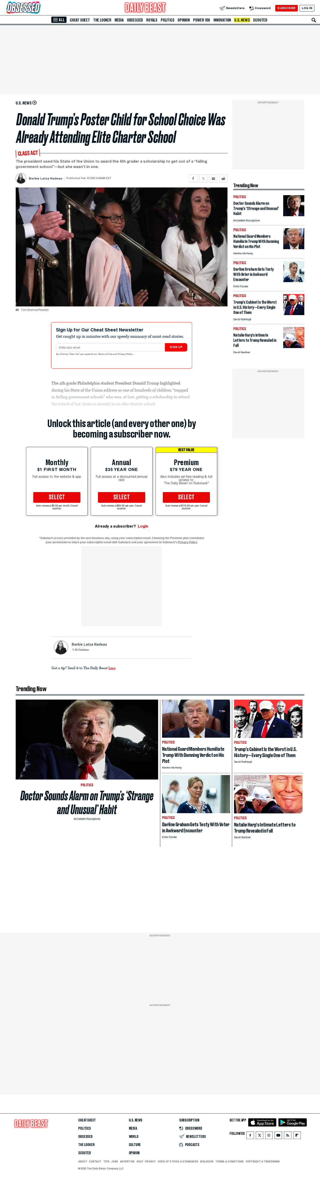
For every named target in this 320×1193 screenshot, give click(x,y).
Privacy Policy (125, 354)
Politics (167, 20)
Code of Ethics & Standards (178, 1161)
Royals (151, 20)
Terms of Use (105, 354)
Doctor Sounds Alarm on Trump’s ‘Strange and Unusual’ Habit (86, 802)
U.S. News (242, 20)
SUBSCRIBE (286, 8)
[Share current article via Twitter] (203, 178)
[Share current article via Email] (213, 178)
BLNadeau (82, 650)
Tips (106, 1161)
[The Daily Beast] (145, 8)
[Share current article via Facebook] (193, 178)
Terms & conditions (229, 1161)
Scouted (260, 20)
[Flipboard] (297, 1136)
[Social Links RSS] (287, 1136)
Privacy (150, 1161)
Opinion (184, 20)
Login (143, 526)
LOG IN (307, 8)
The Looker (102, 20)
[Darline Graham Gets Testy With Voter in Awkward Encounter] (293, 281)
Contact (95, 1161)
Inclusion (206, 1161)
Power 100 (201, 20)
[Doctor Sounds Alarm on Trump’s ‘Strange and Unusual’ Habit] (293, 215)
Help (140, 1161)
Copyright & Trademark (263, 1161)
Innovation (222, 20)
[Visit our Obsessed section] (38, 8)
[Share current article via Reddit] (223, 178)
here (111, 668)
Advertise (127, 1161)
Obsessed (135, 20)
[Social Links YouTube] (278, 1136)
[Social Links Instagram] (269, 1136)
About (82, 1161)
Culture (135, 1145)
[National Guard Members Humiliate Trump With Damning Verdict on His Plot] (293, 248)
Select (57, 497)
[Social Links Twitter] (259, 1136)
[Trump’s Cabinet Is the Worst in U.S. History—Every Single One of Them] (293, 314)
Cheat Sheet (80, 20)
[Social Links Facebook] (250, 1136)
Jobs (114, 1161)
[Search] (314, 20)
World (133, 1137)
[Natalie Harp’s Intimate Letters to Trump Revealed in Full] (293, 347)
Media (119, 20)
